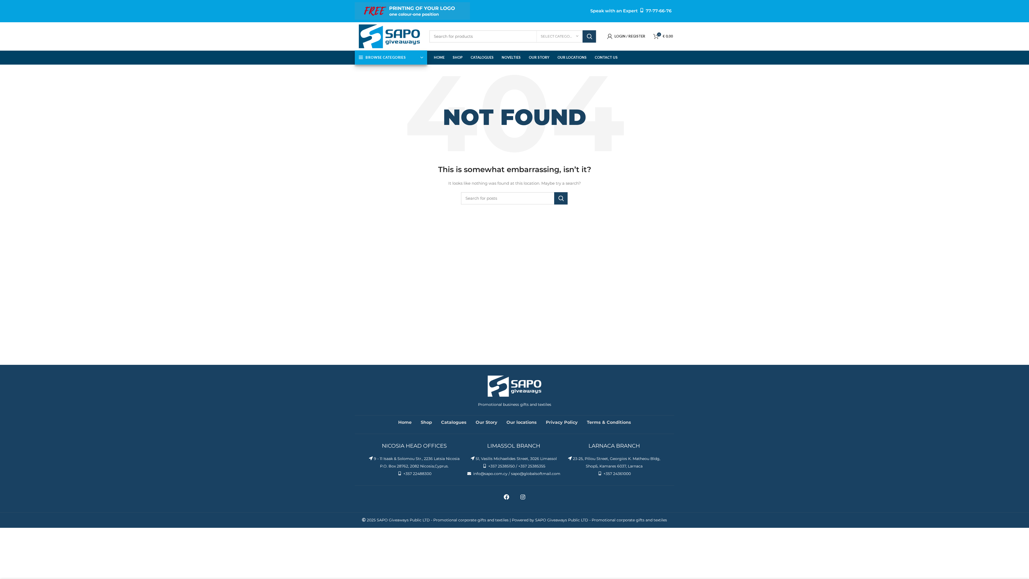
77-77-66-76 (659, 10)
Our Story (486, 422)
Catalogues (454, 422)
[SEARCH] (589, 36)
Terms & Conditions (609, 422)
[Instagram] (523, 498)
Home (405, 422)
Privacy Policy (562, 422)
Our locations (521, 422)
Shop (426, 422)
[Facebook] (506, 498)
